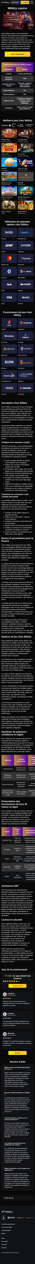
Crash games (22, 125)
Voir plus (17, 1053)
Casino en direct (14, 125)
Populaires (5, 125)
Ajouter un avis (17, 986)
